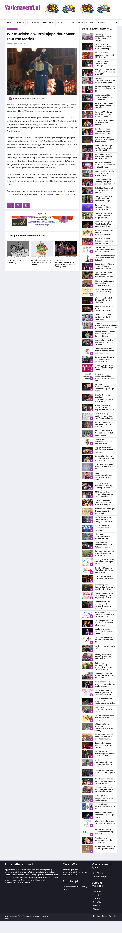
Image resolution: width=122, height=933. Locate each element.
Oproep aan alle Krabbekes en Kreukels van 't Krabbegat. (105, 249)
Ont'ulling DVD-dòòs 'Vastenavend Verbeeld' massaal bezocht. (103, 605)
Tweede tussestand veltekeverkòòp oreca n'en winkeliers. (104, 350)
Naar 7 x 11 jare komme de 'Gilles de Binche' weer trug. (104, 317)
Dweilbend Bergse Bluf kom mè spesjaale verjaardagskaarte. (104, 595)
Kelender (31, 22)
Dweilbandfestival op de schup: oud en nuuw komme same (105, 781)
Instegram (97, 894)
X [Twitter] (97, 902)
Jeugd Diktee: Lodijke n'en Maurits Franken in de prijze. (104, 342)
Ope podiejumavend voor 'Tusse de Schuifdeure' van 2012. (104, 274)
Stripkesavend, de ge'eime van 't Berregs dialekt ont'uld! (104, 614)
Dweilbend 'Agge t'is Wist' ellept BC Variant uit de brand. (104, 570)
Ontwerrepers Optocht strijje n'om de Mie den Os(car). (105, 257)
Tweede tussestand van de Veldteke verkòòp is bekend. (41, 262)
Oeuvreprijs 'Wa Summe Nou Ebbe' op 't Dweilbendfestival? (105, 587)
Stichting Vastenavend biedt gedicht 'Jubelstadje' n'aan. (104, 283)
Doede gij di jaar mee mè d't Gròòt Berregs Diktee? (104, 367)
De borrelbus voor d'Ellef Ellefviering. (17, 261)
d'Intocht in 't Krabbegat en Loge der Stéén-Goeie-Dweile (105, 80)
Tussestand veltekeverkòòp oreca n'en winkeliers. (104, 441)
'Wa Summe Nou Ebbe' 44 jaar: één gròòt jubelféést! (104, 300)
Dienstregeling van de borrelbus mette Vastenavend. (104, 173)
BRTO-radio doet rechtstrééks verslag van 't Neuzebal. (104, 494)
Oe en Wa (101, 22)
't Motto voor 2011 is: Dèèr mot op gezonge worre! (104, 814)
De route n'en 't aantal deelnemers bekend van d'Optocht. (104, 359)
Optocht (46, 22)
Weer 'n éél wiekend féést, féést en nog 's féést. (104, 291)
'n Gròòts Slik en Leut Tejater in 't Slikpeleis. (104, 577)
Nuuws (18, 22)
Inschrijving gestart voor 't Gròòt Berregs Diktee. (104, 631)
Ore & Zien (75, 22)
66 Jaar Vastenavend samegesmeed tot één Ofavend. (105, 105)
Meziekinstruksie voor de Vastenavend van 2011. (104, 639)
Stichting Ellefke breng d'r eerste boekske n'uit (105, 822)
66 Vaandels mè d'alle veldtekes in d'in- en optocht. (104, 424)
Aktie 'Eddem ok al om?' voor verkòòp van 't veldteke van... (105, 684)
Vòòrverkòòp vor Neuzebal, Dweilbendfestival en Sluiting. (104, 727)
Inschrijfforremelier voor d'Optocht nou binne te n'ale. (103, 656)
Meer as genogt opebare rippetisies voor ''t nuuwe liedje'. (104, 416)
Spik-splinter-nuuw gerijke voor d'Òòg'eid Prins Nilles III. (104, 139)
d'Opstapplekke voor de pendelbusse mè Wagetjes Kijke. (104, 215)
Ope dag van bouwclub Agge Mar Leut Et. (103, 709)
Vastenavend (12, 29)
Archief (61, 22)
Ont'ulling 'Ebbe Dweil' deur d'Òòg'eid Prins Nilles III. (104, 190)
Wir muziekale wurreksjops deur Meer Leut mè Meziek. (41, 36)
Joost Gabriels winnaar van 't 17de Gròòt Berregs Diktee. (105, 334)
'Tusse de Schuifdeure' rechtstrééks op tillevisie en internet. (104, 266)
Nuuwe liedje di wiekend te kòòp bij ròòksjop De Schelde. (104, 485)
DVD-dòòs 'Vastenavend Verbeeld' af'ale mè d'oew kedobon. (103, 666)
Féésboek (97, 891)
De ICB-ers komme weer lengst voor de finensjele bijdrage (103, 692)
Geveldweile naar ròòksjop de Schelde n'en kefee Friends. (104, 131)
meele (49, 194)
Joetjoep (97, 898)
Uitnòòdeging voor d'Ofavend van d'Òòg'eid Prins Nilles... (104, 519)
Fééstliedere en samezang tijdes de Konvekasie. (103, 840)
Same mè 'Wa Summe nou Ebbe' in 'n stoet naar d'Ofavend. (104, 114)
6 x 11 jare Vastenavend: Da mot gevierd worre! (105, 847)
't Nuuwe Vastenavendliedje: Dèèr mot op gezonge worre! (104, 387)
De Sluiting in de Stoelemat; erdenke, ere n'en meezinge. (103, 46)
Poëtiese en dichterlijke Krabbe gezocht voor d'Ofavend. (105, 511)
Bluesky (96, 905)
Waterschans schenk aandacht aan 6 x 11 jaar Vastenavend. (104, 736)
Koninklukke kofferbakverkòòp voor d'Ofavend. (103, 207)
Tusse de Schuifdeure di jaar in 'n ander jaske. (105, 771)
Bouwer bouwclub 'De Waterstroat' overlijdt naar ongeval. (104, 433)
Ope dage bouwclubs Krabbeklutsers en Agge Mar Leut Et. (104, 553)
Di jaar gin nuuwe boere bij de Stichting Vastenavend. (104, 798)
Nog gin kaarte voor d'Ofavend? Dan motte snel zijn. (105, 449)
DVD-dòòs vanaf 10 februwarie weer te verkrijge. (103, 528)
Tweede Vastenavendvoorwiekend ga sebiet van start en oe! (106, 325)
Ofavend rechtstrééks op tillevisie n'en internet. (104, 122)
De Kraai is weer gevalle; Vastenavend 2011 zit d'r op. (104, 55)
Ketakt (89, 22)
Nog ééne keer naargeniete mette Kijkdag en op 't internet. (103, 37)
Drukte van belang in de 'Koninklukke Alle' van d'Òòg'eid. (104, 148)
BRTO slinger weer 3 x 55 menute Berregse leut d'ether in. (104, 156)
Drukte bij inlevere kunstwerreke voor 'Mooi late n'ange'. (103, 502)
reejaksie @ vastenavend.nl (19, 882)
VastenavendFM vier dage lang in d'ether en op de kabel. (105, 97)
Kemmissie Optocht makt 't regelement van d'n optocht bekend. (105, 789)
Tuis (9, 22)
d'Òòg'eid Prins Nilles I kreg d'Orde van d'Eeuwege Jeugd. (104, 198)
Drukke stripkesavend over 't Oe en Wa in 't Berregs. (104, 466)
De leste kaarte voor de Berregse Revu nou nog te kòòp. (104, 458)
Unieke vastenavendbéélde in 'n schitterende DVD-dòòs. (104, 763)
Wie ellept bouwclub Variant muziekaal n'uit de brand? (104, 675)
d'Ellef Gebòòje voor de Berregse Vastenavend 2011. (105, 88)
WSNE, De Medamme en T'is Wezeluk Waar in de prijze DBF (105, 72)
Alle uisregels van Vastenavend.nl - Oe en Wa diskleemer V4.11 (75, 872)
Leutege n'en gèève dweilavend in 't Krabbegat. (103, 63)
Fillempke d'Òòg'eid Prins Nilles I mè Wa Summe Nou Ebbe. (103, 224)
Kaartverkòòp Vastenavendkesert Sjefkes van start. (103, 544)
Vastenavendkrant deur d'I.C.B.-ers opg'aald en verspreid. (104, 407)
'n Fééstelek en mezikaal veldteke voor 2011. (105, 806)
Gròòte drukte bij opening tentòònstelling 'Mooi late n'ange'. (104, 398)
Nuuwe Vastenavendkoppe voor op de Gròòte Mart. (103, 476)
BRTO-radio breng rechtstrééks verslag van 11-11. (104, 831)
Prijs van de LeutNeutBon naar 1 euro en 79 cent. (103, 536)
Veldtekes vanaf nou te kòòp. (105, 647)
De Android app (100, 876)
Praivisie (96, 916)
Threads (96, 909)
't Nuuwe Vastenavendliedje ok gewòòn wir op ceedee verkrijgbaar (65, 263)
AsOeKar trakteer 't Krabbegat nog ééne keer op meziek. (104, 241)
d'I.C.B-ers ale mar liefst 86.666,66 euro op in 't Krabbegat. (105, 165)
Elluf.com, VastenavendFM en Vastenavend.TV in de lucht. (104, 377)
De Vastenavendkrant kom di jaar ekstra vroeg (104, 717)
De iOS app (98, 873)
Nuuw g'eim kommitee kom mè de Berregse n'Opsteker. (104, 561)
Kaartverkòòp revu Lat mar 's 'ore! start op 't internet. (104, 745)
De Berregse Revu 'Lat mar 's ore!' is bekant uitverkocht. (104, 623)
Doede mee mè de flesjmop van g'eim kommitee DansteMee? (105, 181)
